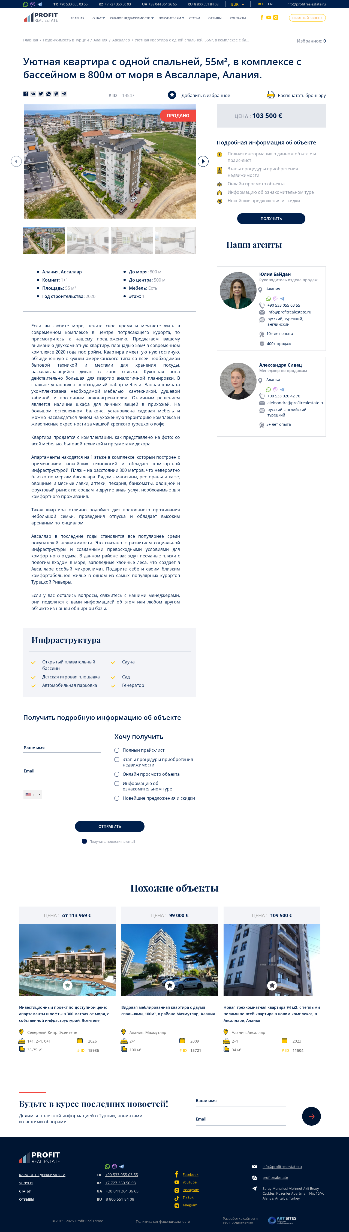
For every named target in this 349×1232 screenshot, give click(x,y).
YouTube (190, 1182)
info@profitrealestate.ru (306, 4)
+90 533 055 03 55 (283, 305)
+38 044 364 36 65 (122, 1191)
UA (159, 4)
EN (270, 3)
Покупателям (170, 18)
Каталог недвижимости (130, 18)
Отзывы (215, 18)
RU (203, 4)
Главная (77, 18)
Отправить (109, 826)
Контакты (238, 18)
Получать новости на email (112, 841)
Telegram (190, 1205)
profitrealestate (275, 1177)
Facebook (190, 1174)
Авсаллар (121, 40)
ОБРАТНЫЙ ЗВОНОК (307, 18)
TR (70, 4)
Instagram (191, 1190)
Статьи (194, 18)
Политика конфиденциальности (163, 1221)
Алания (100, 40)
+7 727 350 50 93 (120, 1182)
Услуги (26, 1182)
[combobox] (32, 794)
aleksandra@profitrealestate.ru (295, 402)
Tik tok (188, 1197)
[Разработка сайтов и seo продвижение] (282, 1222)
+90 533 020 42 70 (283, 395)
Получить (271, 218)
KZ (115, 4)
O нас (97, 18)
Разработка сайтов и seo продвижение (240, 1220)
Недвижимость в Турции (66, 40)
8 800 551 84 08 (120, 1199)
